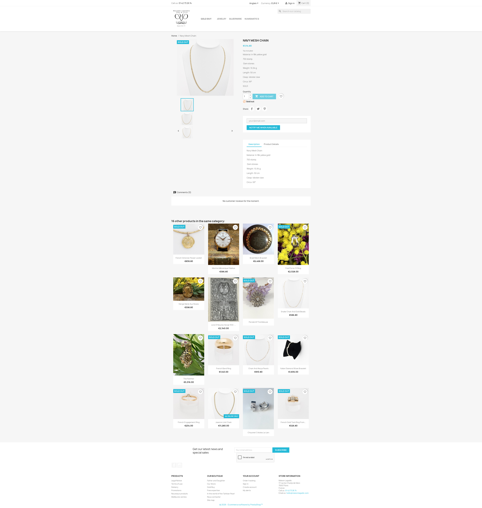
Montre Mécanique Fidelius (223, 268)
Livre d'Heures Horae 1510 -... (223, 325)
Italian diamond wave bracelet (293, 368)
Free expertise (213, 490)
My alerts (247, 490)
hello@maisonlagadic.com (297, 493)
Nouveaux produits (179, 493)
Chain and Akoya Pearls (258, 368)
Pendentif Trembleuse (258, 322)
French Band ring (223, 368)
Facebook (174, 465)
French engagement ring (189, 422)
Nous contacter (214, 497)
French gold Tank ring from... (293, 422)
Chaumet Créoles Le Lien (258, 432)
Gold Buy (206, 18)
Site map (211, 500)
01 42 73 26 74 (185, 3)
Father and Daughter (216, 480)
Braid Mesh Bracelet (258, 258)
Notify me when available (263, 127)
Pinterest (264, 108)
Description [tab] (254, 144)
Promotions (176, 490)
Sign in (246, 484)
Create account (250, 487)
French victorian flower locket (189, 258)
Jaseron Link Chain (224, 422)
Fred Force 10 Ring (293, 268)
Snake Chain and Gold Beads (293, 311)
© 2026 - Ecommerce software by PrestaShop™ (241, 504)
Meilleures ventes (179, 497)
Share (251, 108)
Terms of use (177, 484)
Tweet (258, 108)
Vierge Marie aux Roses (189, 304)
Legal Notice (176, 480)
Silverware (235, 18)
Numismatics (252, 18)
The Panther (188, 379)
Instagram (179, 465)
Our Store (211, 484)
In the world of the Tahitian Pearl (221, 493)
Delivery (174, 487)
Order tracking (249, 480)
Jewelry (221, 18)
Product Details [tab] (271, 144)
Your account (251, 476)
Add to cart (264, 96)
